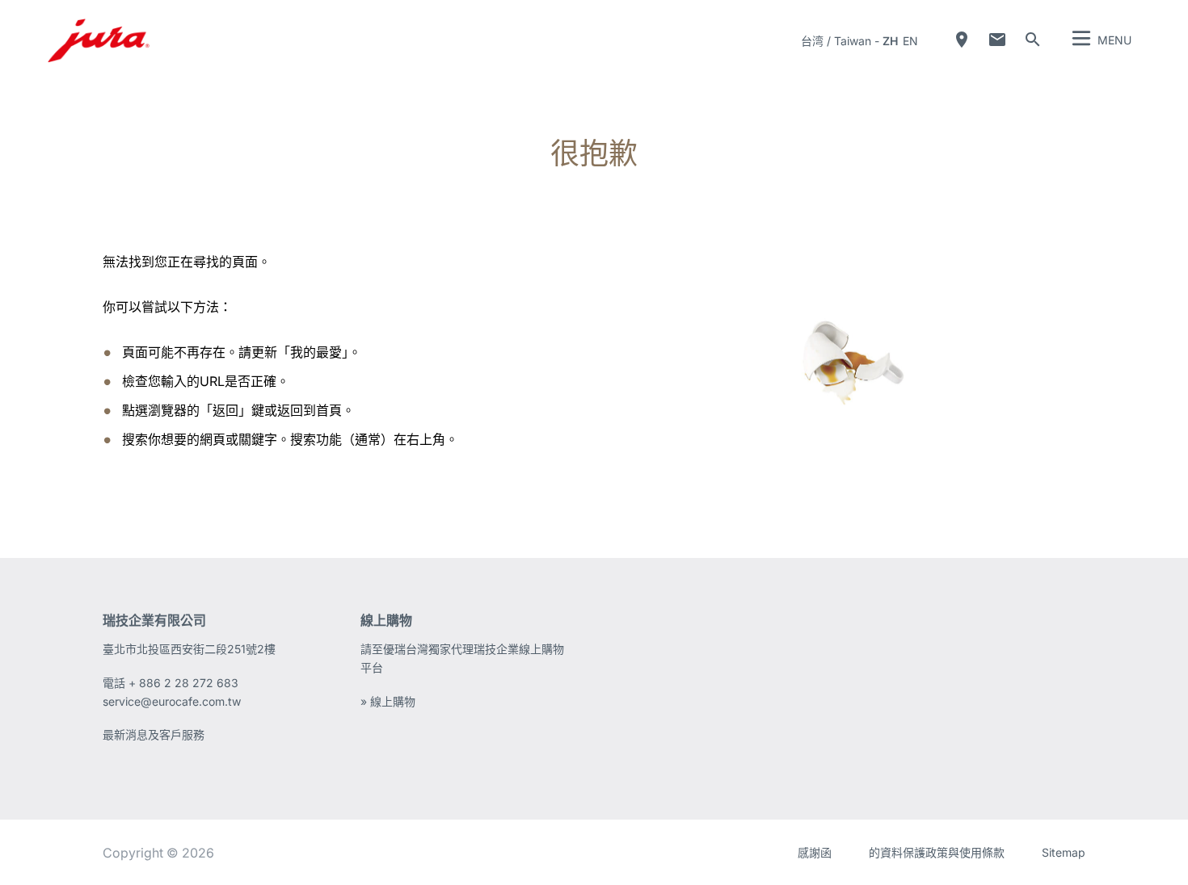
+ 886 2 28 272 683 (183, 683)
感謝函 (815, 852)
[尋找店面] (961, 39)
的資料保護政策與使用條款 (937, 852)
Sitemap (1063, 852)
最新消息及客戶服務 (153, 734)
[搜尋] (1033, 39)
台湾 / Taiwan (836, 41)
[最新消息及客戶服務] (997, 39)
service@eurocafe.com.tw (172, 701)
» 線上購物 (387, 701)
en (910, 41)
